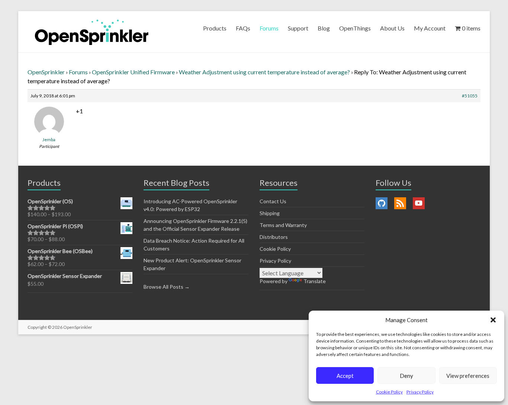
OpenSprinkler (46, 71)
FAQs (243, 28)
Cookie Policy (389, 392)
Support (298, 28)
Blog (324, 28)
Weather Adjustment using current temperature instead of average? (264, 71)
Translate (314, 281)
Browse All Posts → (167, 287)
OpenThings (355, 28)
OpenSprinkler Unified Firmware (133, 71)
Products (214, 28)
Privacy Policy (420, 392)
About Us (392, 28)
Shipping (270, 213)
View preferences (467, 375)
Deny (406, 375)
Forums (269, 28)
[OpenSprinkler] (92, 31)
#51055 (470, 95)
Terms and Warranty (283, 225)
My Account (430, 28)
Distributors (274, 237)
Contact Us (273, 201)
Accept (345, 375)
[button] (493, 320)
